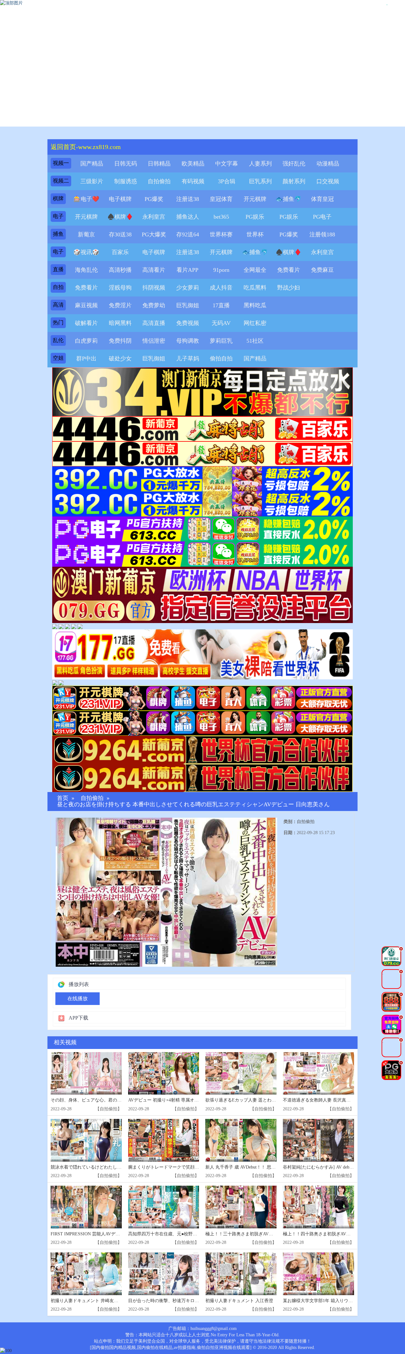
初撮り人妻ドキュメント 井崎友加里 (87, 1300)
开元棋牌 (255, 199)
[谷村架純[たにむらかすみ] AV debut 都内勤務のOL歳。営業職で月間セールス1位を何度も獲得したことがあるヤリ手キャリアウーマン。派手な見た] (318, 1140)
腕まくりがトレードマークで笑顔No (164, 1167)
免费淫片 (120, 305)
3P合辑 (226, 181)
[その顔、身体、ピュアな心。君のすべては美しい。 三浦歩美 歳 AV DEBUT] (86, 1073)
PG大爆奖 (154, 234)
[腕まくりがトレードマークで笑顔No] (163, 1140)
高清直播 (153, 323)
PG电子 (322, 217)
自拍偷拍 (159, 181)
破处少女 (120, 358)
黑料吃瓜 (255, 305)
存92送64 (187, 234)
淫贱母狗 (120, 287)
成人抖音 (221, 287)
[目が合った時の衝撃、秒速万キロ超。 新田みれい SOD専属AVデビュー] (163, 1273)
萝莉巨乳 (221, 341)
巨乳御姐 (187, 305)
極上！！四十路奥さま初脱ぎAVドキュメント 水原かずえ (339, 1234)
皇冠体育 (221, 199)
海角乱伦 (86, 270)
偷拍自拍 (221, 358)
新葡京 (86, 234)
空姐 (58, 358)
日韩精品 (159, 163)
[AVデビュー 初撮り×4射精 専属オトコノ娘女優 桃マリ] (163, 1073)
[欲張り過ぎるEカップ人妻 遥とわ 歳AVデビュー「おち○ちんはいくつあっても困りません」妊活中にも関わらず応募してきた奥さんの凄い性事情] (241, 1073)
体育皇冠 (322, 199)
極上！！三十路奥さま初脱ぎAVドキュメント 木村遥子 (259, 1234)
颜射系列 (294, 181)
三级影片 (91, 181)
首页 (62, 798)
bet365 (221, 217)
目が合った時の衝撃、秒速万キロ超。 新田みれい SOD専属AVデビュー (198, 1300)
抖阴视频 (153, 287)
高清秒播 (120, 270)
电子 (58, 216)
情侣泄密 (153, 341)
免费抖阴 (120, 341)
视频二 (61, 181)
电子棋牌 (120, 199)
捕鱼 (58, 234)
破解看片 (86, 323)
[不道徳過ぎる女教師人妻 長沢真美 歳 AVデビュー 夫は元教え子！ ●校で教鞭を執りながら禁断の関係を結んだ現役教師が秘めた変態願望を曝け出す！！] (318, 1073)
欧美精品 (193, 163)
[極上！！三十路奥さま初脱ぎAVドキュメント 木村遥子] (241, 1207)
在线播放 (77, 998)
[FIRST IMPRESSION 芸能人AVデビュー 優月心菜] (86, 1207)
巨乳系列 (260, 181)
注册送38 (187, 199)
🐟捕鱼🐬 (289, 199)
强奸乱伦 (294, 163)
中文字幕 (226, 163)
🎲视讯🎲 (86, 252)
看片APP (187, 270)
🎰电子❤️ (86, 199)
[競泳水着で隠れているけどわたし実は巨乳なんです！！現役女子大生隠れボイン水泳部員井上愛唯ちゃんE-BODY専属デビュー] (86, 1140)
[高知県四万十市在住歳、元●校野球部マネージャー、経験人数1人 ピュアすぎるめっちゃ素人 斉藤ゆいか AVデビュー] (163, 1207)
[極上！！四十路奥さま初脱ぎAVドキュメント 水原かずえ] (318, 1207)
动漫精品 (327, 163)
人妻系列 (260, 163)
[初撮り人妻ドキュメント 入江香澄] (241, 1273)
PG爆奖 (154, 199)
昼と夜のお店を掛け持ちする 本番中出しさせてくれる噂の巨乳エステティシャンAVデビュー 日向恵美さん (193, 805)
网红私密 (255, 323)
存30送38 (120, 234)
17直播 (221, 305)
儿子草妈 (187, 358)
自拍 (58, 287)
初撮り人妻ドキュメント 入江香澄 (239, 1300)
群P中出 (86, 358)
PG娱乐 (255, 217)
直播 (58, 269)
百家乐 (120, 252)
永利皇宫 (153, 217)
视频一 (61, 163)
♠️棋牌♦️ (120, 217)
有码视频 (193, 181)
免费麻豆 (322, 270)
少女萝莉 (187, 287)
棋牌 (58, 199)
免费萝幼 (153, 305)
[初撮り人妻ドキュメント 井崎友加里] (86, 1273)
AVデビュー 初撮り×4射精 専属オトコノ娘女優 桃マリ (181, 1100)
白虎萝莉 (86, 341)
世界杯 (255, 234)
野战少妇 (288, 287)
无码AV (221, 323)
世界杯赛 (221, 234)
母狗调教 (187, 341)
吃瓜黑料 (255, 287)
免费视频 (187, 323)
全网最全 (255, 270)
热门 (58, 323)
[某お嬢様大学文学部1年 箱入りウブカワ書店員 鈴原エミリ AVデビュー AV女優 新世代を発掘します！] (318, 1273)
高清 (58, 305)
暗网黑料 (120, 323)
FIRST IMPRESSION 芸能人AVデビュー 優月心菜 (99, 1234)
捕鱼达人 (187, 217)
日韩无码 (125, 163)
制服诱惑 (125, 181)
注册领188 (322, 234)
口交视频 (327, 181)
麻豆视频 (86, 305)
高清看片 (153, 270)
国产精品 (91, 163)
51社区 (255, 341)
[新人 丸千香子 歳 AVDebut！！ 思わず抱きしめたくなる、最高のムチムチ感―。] (241, 1140)
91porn (221, 270)
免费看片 (288, 270)
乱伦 (58, 340)
